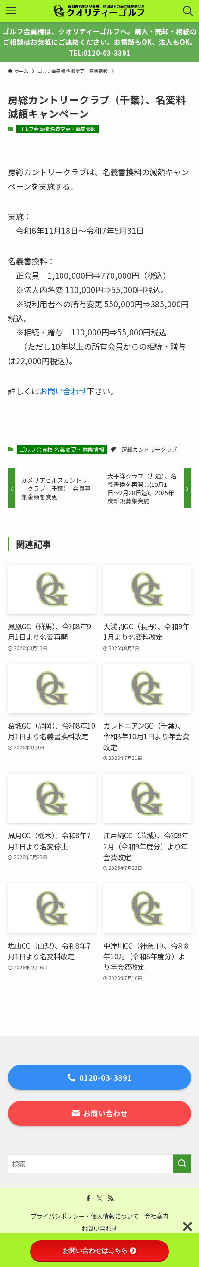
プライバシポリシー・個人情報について (85, 1216)
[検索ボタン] (188, 11)
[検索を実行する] (182, 1163)
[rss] (110, 1199)
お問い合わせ (63, 391)
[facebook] (88, 1199)
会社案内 (156, 1216)
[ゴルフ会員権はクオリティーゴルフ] (99, 11)
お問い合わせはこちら (95, 1250)
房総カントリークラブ (149, 449)
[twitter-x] (99, 1199)
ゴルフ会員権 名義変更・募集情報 (57, 128)
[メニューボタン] (11, 11)
